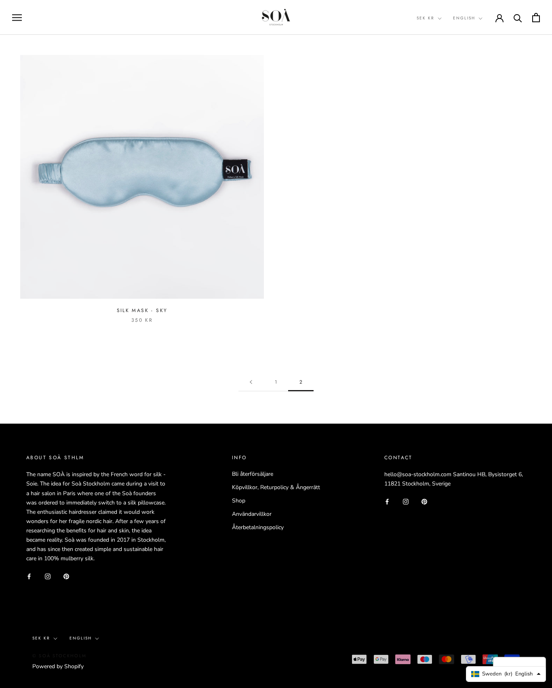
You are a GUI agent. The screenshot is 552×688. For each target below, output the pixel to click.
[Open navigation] (17, 17)
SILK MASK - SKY (142, 310)
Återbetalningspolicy (258, 527)
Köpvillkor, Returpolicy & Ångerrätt (276, 487)
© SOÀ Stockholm (59, 655)
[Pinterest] (66, 575)
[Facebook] (29, 575)
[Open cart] (536, 17)
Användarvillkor (252, 514)
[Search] (518, 17)
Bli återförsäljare (252, 474)
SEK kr (425, 18)
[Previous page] (250, 382)
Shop (238, 500)
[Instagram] (48, 575)
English (464, 18)
